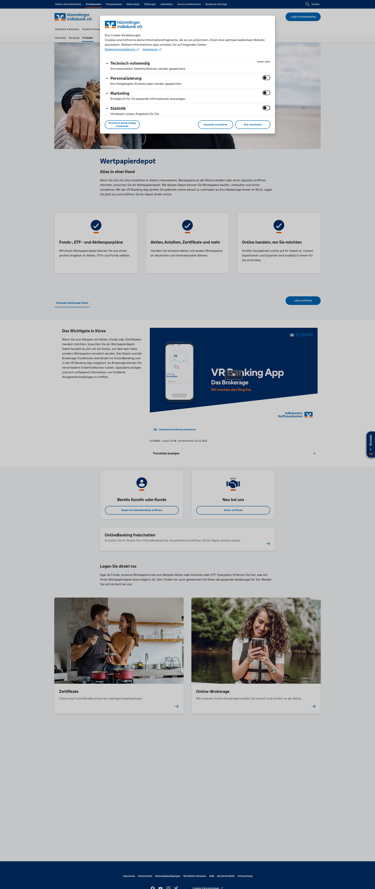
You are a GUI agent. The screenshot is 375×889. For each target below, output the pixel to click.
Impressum (150, 49)
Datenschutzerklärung (120, 49)
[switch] (266, 77)
